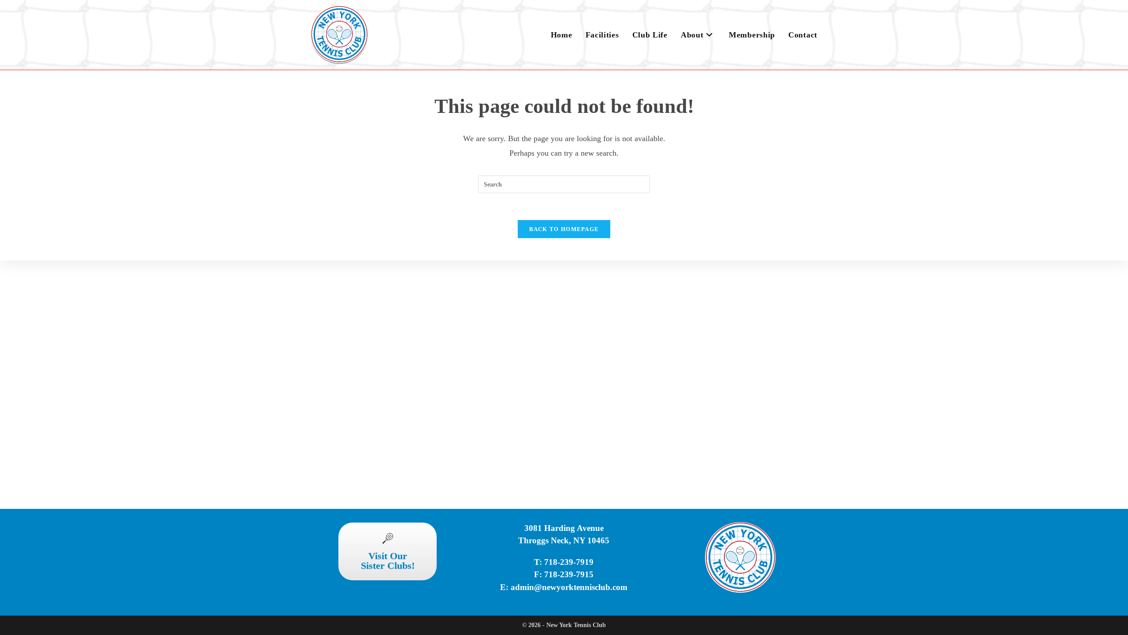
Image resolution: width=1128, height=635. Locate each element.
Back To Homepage (564, 229)
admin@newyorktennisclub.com (569, 587)
